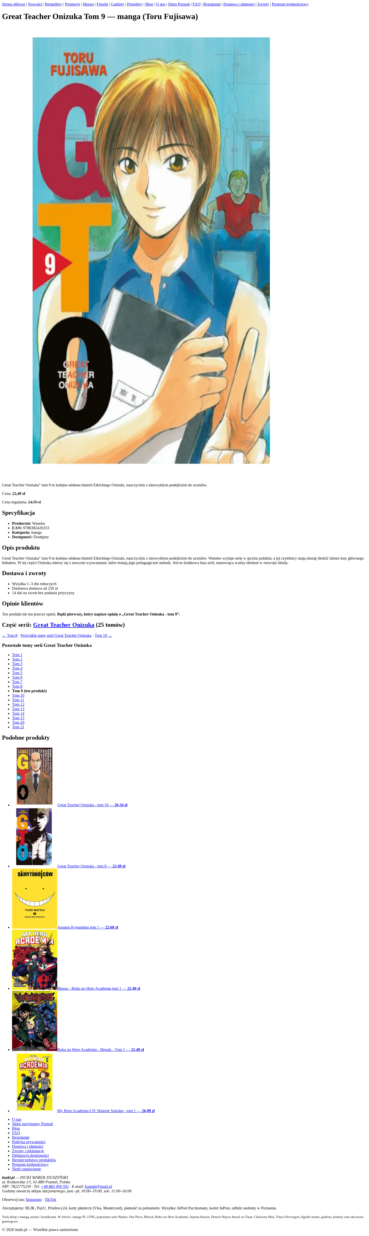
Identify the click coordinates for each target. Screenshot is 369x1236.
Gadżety (117, 4)
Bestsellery (53, 4)
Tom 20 (18, 722)
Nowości (35, 4)
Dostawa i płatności (239, 4)
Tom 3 (17, 664)
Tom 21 (18, 727)
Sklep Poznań (179, 4)
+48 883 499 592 (55, 1186)
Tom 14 (18, 713)
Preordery (135, 4)
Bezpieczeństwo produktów (34, 1160)
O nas (160, 4)
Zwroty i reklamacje (28, 1151)
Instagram (33, 1199)
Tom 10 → (103, 635)
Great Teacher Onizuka (63, 625)
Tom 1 (17, 655)
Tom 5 (17, 673)
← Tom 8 (9, 635)
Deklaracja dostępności (30, 1155)
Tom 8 (17, 686)
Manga (88, 4)
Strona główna (13, 4)
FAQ (197, 4)
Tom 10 (18, 695)
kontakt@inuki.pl (98, 1186)
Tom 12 (18, 704)
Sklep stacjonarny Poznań (32, 1124)
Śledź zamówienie (26, 1169)
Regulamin (212, 4)
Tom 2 (17, 659)
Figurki (102, 4)
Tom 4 (17, 668)
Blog (149, 4)
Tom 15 (18, 718)
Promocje (72, 4)
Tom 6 (17, 677)
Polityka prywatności (28, 1142)
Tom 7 (17, 682)
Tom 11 (18, 700)
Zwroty (263, 4)
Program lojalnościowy (290, 4)
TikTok (50, 1199)
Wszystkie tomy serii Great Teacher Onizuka (56, 635)
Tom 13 (18, 709)
